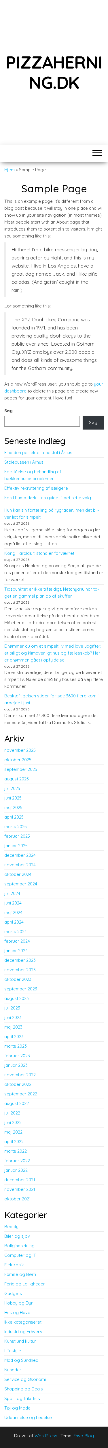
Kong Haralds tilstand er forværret (39, 553)
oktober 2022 (17, 1084)
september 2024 (20, 884)
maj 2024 (13, 912)
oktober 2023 (17, 979)
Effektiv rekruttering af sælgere (36, 488)
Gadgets (13, 1293)
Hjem (9, 169)
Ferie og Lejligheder (24, 1284)
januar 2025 (16, 845)
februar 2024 (17, 941)
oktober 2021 (17, 1199)
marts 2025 (15, 826)
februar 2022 (17, 1160)
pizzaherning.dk (54, 72)
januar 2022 (16, 1170)
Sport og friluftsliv (22, 1398)
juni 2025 (13, 798)
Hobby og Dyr (18, 1303)
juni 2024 (13, 903)
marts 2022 (15, 1151)
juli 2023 (12, 1008)
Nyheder (12, 1370)
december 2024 (20, 855)
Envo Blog (83, 1435)
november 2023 (20, 969)
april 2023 (14, 1036)
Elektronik (14, 1265)
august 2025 (16, 779)
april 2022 (14, 1141)
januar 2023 (16, 1065)
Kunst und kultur (20, 1341)
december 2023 (20, 960)
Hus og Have (17, 1312)
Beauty (11, 1226)
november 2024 (20, 864)
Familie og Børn (20, 1274)
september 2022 (20, 1094)
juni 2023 (13, 1017)
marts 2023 (15, 1046)
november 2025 (20, 750)
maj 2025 (13, 807)
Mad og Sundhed (21, 1360)
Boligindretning (19, 1245)
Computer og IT (20, 1255)
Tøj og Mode (17, 1408)
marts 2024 (15, 931)
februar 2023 (17, 1055)
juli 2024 (12, 893)
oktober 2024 (17, 874)
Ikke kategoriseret (22, 1322)
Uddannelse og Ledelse (28, 1417)
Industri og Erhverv (23, 1331)
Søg (8, 410)
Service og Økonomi (25, 1379)
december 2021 (19, 1179)
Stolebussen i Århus (23, 462)
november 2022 (20, 1074)
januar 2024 (16, 950)
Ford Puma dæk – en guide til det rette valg (47, 497)
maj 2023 (13, 1027)
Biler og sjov (17, 1236)
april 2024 (14, 922)
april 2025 (14, 817)
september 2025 (20, 769)
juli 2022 (12, 1113)
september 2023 (20, 989)
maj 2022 (13, 1132)
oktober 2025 (17, 759)
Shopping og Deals (23, 1389)
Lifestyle (12, 1350)
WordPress (46, 1435)
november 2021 (19, 1189)
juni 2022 (13, 1122)
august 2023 (16, 998)
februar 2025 (17, 836)
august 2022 (16, 1103)
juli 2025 (12, 788)
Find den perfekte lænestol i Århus (38, 452)
